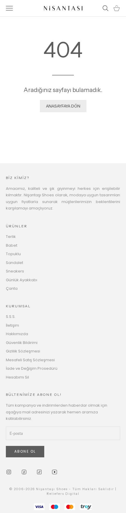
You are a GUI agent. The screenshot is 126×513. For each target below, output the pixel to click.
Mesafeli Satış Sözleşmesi (30, 360)
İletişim (12, 325)
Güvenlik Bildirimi (22, 342)
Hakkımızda (17, 334)
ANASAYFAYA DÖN (63, 106)
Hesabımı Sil (17, 377)
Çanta (12, 288)
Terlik (11, 236)
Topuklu (13, 254)
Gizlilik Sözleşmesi (23, 351)
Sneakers (15, 271)
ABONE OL (25, 451)
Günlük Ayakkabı (21, 280)
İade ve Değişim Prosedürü (31, 368)
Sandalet (14, 262)
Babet (11, 245)
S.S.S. (11, 316)
